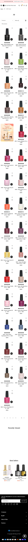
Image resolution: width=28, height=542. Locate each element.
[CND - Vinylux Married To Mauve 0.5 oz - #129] (21, 228)
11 (21, 417)
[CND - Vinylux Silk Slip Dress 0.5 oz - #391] (21, 276)
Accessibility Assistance (15, 530)
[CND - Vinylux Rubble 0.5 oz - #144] (7, 373)
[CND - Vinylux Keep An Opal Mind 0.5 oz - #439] (21, 203)
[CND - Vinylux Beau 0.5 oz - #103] (21, 179)
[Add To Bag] (11, 39)
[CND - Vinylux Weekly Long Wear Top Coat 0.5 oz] (7, 34)
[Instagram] (8, 504)
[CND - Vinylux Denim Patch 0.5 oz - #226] (21, 324)
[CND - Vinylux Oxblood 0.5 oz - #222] (7, 348)
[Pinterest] (11, 504)
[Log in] (24, 5)
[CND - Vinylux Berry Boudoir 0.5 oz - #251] (21, 300)
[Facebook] (2, 504)
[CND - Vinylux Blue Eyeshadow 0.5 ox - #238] (7, 324)
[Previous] (2, 470)
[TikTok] (14, 504)
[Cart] (26, 5)
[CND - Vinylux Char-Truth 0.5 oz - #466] (7, 252)
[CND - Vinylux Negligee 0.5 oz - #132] (7, 58)
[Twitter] (5, 504)
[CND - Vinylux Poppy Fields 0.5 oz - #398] (7, 276)
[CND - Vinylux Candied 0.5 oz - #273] (7, 300)
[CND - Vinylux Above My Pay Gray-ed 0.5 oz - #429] (7, 107)
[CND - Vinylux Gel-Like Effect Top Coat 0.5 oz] (21, 34)
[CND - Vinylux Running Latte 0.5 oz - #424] (7, 82)
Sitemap (14, 536)
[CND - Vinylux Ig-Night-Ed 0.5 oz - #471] (7, 203)
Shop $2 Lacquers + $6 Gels (18, 1)
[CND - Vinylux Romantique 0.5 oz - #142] (21, 373)
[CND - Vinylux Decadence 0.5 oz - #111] (21, 348)
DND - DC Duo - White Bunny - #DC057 (7, 479)
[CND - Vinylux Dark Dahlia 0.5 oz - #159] (21, 82)
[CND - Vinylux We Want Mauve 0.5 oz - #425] (21, 252)
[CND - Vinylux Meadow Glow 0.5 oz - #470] (21, 58)
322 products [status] (4, 23)
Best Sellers (14, 461)
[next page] (24, 418)
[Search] (19, 5)
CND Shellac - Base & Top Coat (20, 479)
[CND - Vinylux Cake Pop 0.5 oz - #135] (7, 179)
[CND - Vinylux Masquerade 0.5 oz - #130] (7, 228)
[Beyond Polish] (9, 5)
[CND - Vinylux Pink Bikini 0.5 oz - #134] (7, 397)
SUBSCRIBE (23, 500)
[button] (1, 5)
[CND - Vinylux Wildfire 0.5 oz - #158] (21, 131)
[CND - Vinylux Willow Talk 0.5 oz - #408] (21, 107)
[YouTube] (17, 504)
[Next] (26, 470)
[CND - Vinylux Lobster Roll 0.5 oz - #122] (21, 155)
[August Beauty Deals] (7, 132)
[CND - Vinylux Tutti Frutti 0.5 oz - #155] (7, 155)
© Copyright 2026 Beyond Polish (14, 533)
